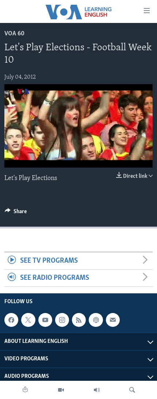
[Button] (16, 213)
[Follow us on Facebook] (11, 320)
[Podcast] (96, 320)
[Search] (132, 390)
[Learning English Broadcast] (97, 390)
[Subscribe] (113, 320)
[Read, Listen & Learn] (25, 390)
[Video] (61, 390)
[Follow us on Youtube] (45, 320)
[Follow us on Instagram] (62, 320)
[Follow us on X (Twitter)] (28, 320)
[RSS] (79, 320)
